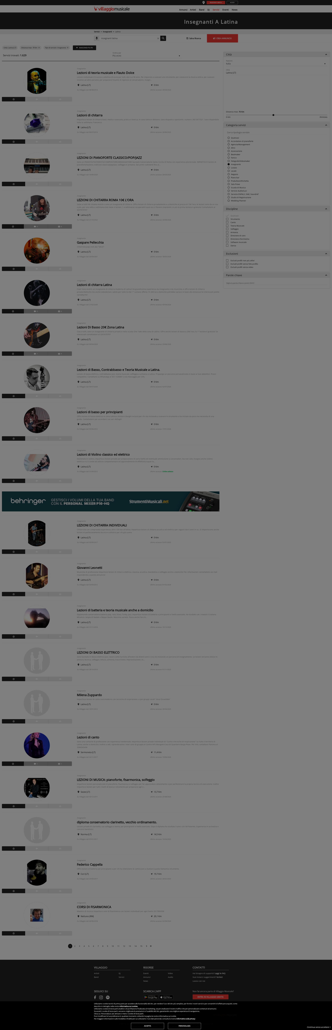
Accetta (147, 1026)
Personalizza (184, 1026)
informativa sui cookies (129, 1006)
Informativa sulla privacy (185, 1019)
